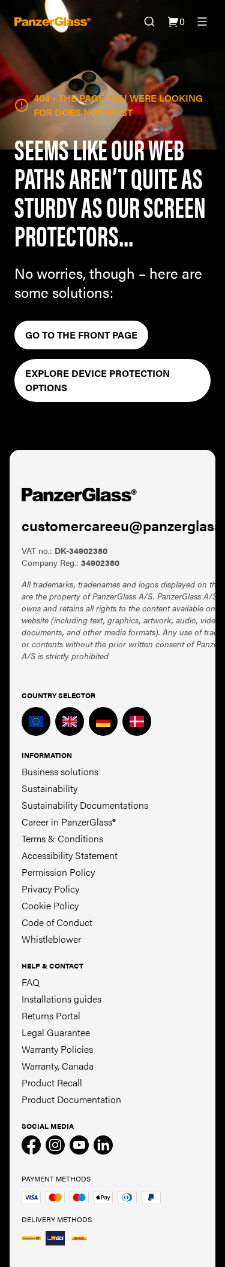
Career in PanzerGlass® (69, 822)
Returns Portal (51, 1015)
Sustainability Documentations (85, 805)
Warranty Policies (57, 1049)
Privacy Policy (50, 889)
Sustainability (49, 788)
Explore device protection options (97, 380)
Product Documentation (71, 1099)
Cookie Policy (50, 905)
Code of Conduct (57, 922)
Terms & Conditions (62, 838)
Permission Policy (58, 872)
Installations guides (61, 999)
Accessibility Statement (70, 855)
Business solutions (60, 771)
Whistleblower (51, 939)
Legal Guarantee (56, 1032)
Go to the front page (81, 335)
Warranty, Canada (58, 1066)
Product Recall (52, 1082)
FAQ (31, 982)
